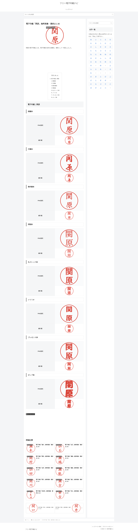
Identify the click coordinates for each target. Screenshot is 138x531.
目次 (52, 75)
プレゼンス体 (55, 95)
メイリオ (54, 92)
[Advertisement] (55, 61)
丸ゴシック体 (55, 90)
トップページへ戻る (96, 526)
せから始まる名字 (31, 414)
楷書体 (54, 81)
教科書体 (54, 85)
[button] (112, 14)
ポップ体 (54, 97)
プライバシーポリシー (108, 526)
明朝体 (54, 88)
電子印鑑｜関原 (55, 78)
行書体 (54, 83)
